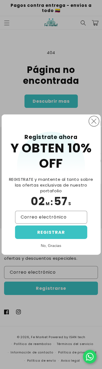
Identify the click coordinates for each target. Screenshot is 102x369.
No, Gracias (51, 245)
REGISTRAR (51, 232)
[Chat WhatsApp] (90, 357)
